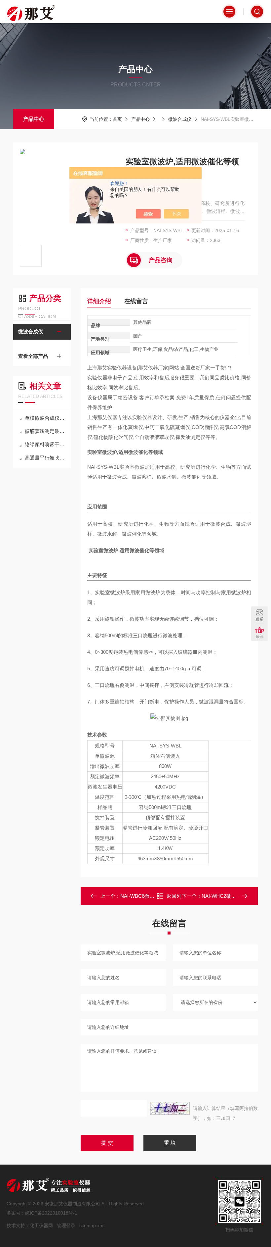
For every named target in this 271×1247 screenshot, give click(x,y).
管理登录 (66, 1225)
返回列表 (174, 898)
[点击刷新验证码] (170, 1108)
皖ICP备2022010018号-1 (51, 1213)
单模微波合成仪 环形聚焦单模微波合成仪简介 (45, 418)
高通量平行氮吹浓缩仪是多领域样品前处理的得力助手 (45, 457)
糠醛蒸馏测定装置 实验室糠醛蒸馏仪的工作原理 (45, 431)
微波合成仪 (179, 119)
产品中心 (33, 119)
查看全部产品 (33, 356)
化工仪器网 (41, 1225)
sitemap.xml (91, 1225)
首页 (117, 119)
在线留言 (136, 301)
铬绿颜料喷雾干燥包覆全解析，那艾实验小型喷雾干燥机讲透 (45, 444)
